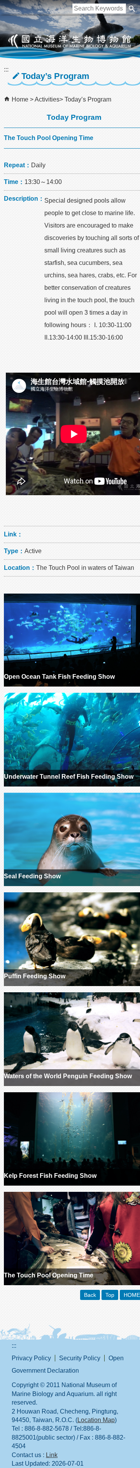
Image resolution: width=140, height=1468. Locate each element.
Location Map (96, 1420)
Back (90, 1295)
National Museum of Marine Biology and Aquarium (70, 41)
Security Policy (79, 1358)
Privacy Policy (31, 1358)
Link (52, 1455)
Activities (47, 99)
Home (20, 99)
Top (109, 1295)
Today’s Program (88, 99)
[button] (132, 8)
